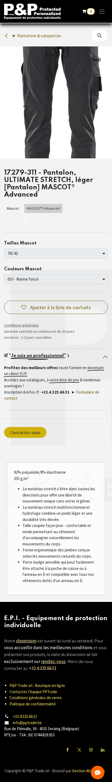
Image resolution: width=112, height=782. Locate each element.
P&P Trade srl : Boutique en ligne (37, 685)
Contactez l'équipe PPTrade (33, 691)
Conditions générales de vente (36, 697)
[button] (99, 35)
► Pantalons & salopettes (36, 35)
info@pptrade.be (27, 722)
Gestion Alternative (88, 770)
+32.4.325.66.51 (25, 716)
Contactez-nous (25, 432)
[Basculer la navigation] (102, 11)
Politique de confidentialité (33, 703)
